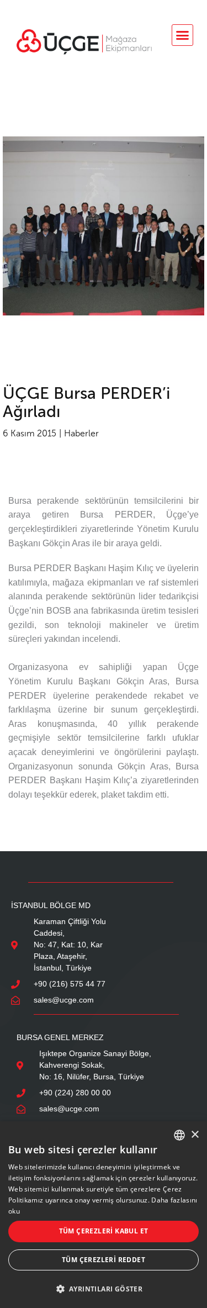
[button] (183, 35)
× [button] (194, 1135)
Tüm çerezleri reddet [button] (103, 1259)
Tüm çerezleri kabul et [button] (103, 1231)
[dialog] (103, 1214)
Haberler (81, 433)
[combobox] (179, 1135)
